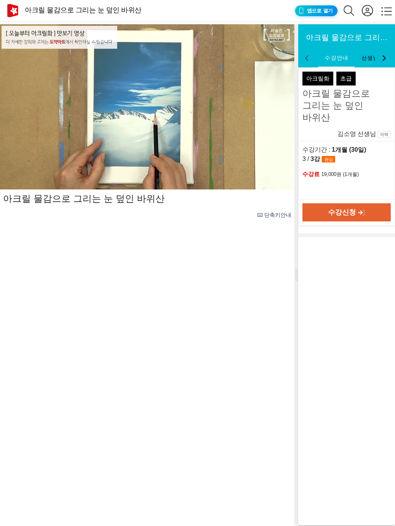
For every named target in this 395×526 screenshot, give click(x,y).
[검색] (353, 10)
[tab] (336, 58)
